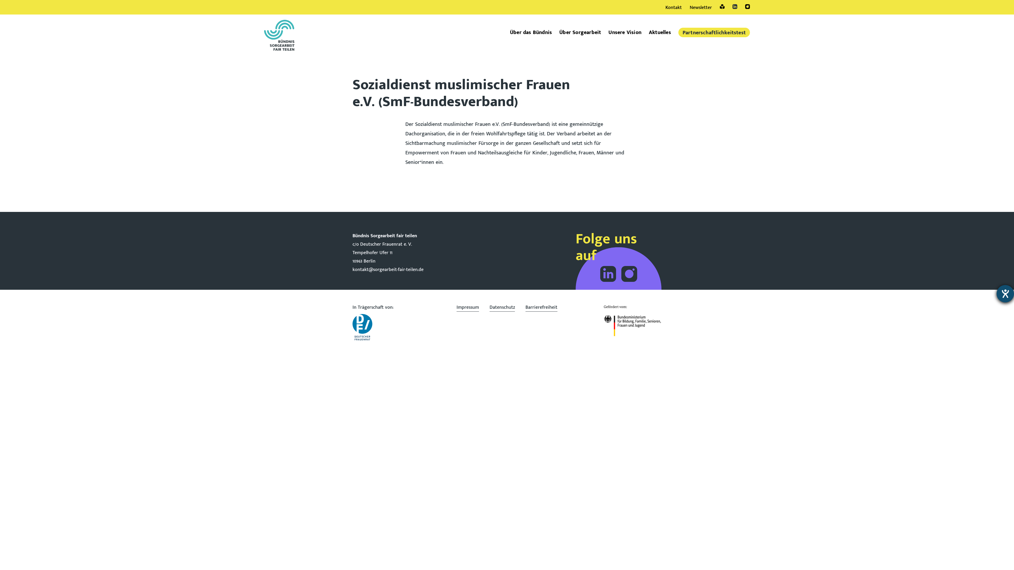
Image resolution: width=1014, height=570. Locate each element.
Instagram (747, 6)
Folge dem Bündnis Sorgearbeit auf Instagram (629, 274)
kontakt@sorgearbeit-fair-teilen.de (388, 270)
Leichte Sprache (722, 6)
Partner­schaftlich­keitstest (714, 32)
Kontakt (673, 8)
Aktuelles (660, 32)
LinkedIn (735, 6)
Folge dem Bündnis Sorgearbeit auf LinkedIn (608, 274)
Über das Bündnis (531, 32)
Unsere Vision (624, 32)
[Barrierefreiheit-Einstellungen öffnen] (1005, 293)
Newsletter (701, 8)
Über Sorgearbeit (580, 32)
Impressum (468, 307)
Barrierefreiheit (541, 307)
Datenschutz (502, 307)
